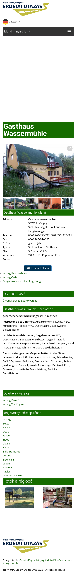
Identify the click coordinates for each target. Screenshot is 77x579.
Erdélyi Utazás (10, 563)
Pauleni (7, 471)
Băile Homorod (11, 451)
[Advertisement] (38, 76)
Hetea (6, 427)
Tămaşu (7, 447)
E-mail (23, 560)
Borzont (7, 467)
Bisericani (8, 459)
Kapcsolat (33, 560)
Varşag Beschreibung (15, 273)
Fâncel (6, 435)
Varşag (7, 419)
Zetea (6, 423)
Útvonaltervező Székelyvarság (20, 300)
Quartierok (64, 560)
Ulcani (6, 443)
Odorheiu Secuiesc (13, 475)
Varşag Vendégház (13, 404)
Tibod (6, 439)
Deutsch (13, 21)
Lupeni (6, 463)
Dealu (6, 431)
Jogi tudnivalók (49, 560)
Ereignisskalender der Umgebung (22, 281)
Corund (7, 455)
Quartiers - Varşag (16, 393)
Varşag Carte (10, 277)
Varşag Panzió (11, 400)
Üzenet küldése (40, 268)
